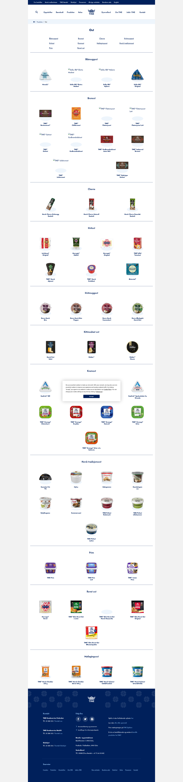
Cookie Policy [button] (107, 389)
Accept (91, 396)
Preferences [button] (99, 391)
